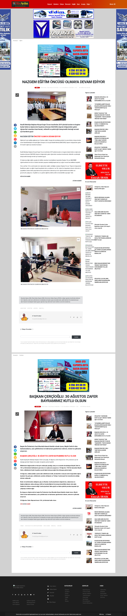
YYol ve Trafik (86, 591)
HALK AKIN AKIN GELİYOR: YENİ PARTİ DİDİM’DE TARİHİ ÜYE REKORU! (102, 213)
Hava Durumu (86, 589)
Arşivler (52, 595)
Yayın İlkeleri (16, 602)
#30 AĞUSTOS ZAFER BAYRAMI (33, 525)
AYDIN (25, 176)
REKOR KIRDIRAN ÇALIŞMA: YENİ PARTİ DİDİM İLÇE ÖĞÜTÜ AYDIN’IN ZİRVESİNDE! (103, 199)
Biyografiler (103, 593)
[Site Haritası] (31, 594)
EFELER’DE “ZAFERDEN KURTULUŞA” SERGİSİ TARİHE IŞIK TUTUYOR (103, 149)
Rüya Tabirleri (104, 595)
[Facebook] (13, 594)
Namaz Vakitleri (87, 593)
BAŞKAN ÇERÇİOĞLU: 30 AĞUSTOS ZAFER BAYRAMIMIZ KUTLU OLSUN (102, 98)
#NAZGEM (23, 308)
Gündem (56, 4)
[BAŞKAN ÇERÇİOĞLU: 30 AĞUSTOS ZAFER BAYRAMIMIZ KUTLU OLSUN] (47, 426)
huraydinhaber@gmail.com (39, 319)
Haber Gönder (30, 604)
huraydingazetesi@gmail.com (40, 536)
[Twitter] (16, 594)
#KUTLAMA (46, 525)
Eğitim (20, 40)
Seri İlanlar (85, 599)
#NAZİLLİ (41, 308)
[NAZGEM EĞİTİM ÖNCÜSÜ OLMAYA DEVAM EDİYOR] (47, 106)
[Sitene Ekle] (34, 594)
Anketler (102, 591)
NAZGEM (24, 136)
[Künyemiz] (48, 599)
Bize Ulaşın (52, 602)
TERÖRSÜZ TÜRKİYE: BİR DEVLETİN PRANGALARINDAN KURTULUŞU (103, 238)
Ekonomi (67, 4)
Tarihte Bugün (86, 595)
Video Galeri (53, 589)
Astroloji (102, 597)
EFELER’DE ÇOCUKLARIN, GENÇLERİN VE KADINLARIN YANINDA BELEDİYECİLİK (102, 280)
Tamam (109, 614)
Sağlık (74, 4)
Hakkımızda (16, 600)
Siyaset (49, 4)
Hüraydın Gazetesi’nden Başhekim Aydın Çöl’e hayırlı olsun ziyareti (102, 226)
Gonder (76, 337)
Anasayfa (15, 40)
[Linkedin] (25, 594)
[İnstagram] (19, 594)
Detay (102, 614)
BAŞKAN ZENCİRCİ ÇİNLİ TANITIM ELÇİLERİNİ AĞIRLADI (101, 131)
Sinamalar (85, 597)
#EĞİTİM (29, 308)
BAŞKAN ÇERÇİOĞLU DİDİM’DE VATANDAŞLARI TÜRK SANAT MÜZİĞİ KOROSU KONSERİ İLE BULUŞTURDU (102, 140)
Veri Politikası (16, 604)
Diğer (88, 4)
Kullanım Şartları (31, 600)
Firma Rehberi (86, 601)
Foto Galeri (53, 586)
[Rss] (28, 594)
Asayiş (83, 4)
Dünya (62, 4)
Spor (78, 4)
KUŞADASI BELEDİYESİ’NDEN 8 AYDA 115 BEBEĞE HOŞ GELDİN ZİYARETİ (102, 124)
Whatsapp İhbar (31, 602)
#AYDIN (35, 308)
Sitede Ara (103, 589)
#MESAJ (53, 525)
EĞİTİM (31, 136)
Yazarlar (51, 592)
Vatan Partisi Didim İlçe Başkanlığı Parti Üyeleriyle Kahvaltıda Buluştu (102, 156)
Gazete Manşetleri (87, 603)
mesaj (22, 462)
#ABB (22, 525)
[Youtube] (22, 594)
